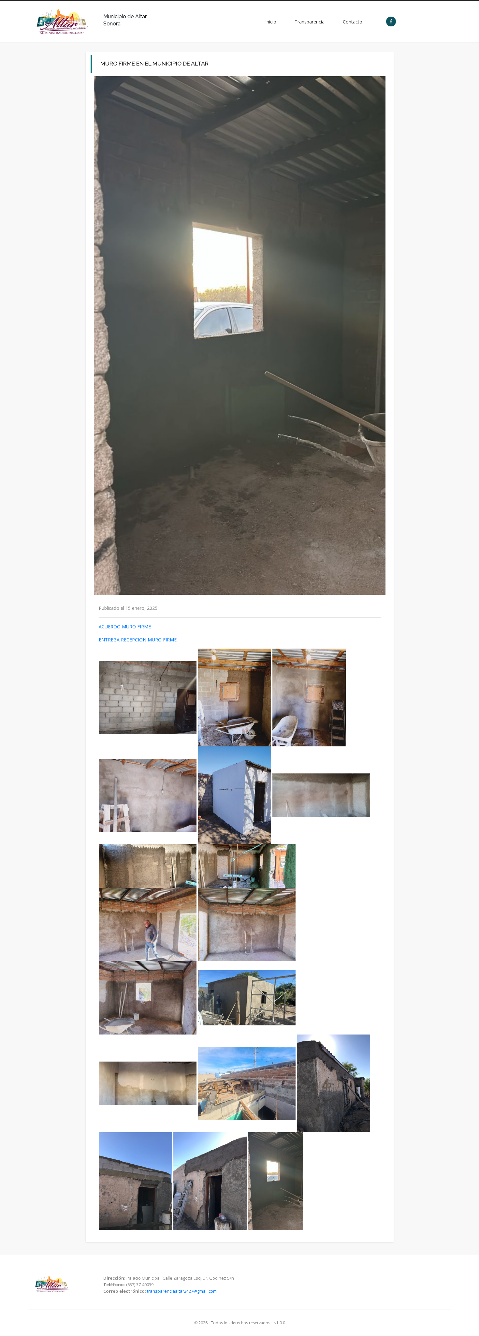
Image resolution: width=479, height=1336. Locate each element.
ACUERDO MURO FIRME (125, 627)
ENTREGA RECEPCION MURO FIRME (138, 640)
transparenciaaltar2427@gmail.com (182, 1291)
